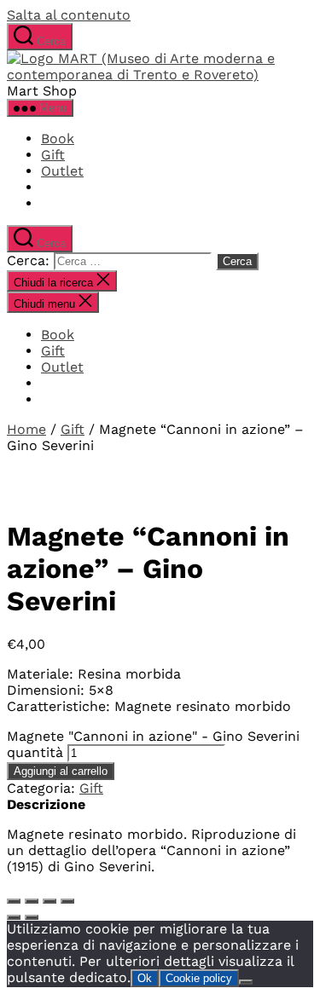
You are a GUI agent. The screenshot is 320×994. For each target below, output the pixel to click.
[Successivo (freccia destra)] (31, 917)
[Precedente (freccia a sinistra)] (13, 917)
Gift (53, 155)
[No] (246, 982)
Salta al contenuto (69, 15)
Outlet (62, 171)
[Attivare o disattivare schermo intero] (31, 901)
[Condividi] (49, 901)
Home (26, 429)
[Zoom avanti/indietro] (13, 901)
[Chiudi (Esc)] (67, 901)
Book (57, 138)
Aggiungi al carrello (61, 771)
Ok (144, 978)
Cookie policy (199, 978)
